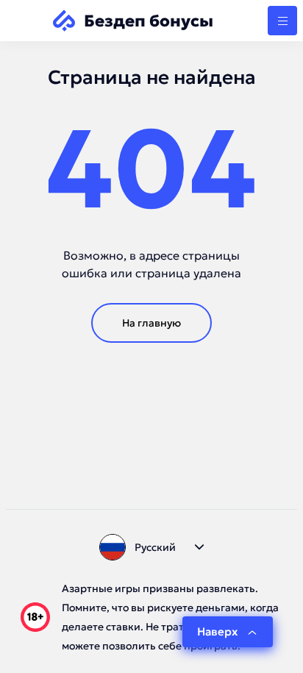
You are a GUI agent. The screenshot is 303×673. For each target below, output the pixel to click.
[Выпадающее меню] (282, 20)
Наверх (217, 631)
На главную (151, 323)
